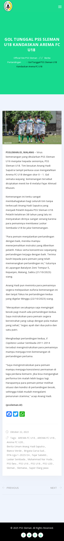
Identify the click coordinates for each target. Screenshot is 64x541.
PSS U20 (47, 463)
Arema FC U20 (15, 442)
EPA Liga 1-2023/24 (18, 455)
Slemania (22, 467)
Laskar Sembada (16, 459)
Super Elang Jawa (38, 467)
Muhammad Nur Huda (40, 459)
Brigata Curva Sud (34, 450)
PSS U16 (23, 463)
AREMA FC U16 (26, 437)
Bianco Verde (14, 450)
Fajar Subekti (39, 455)
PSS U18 (35, 463)
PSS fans (11, 463)
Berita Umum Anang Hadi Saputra (25, 446)
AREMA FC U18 (45, 437)
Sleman (11, 467)
